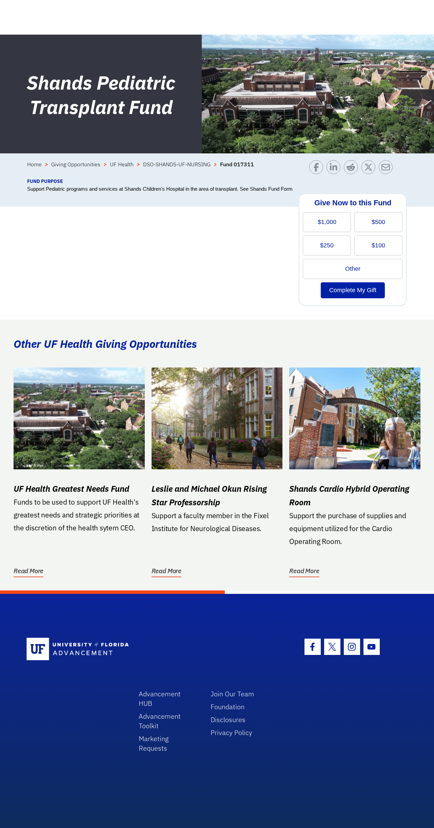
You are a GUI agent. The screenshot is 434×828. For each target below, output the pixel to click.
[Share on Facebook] (318, 168)
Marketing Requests (154, 743)
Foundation (227, 706)
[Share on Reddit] (352, 168)
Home (34, 164)
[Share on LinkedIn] (335, 168)
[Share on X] (370, 168)
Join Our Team (232, 693)
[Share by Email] (387, 168)
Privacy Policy (231, 732)
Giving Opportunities (75, 164)
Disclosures (228, 719)
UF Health (122, 164)
